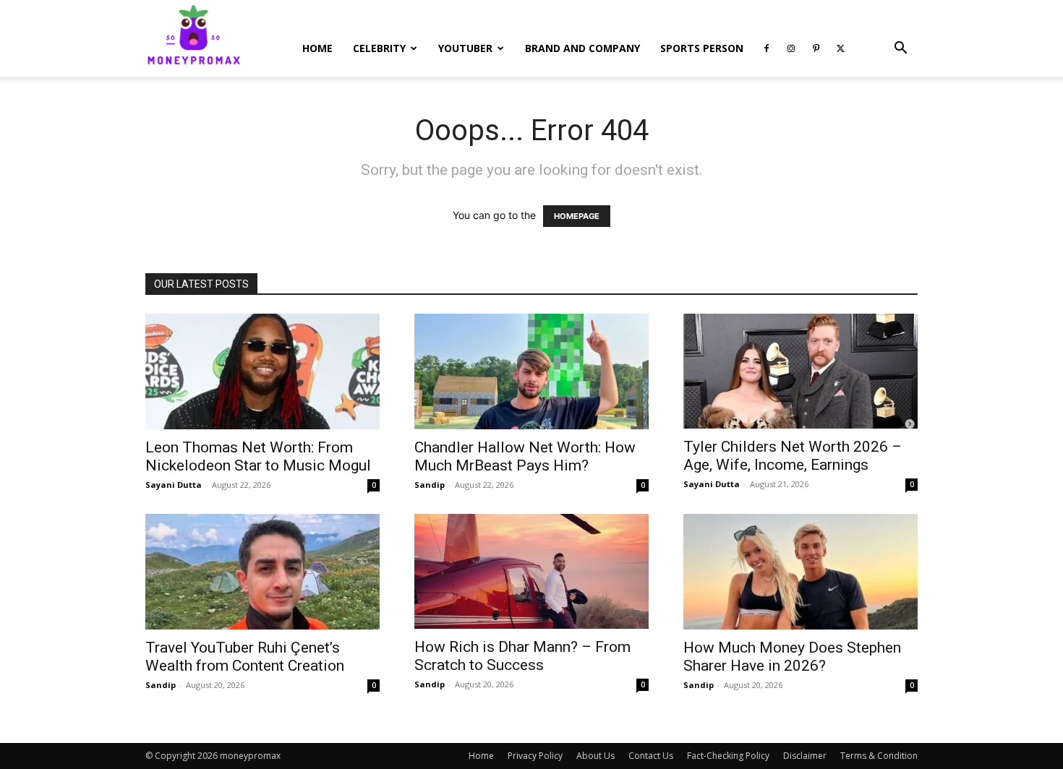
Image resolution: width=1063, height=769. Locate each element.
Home (317, 48)
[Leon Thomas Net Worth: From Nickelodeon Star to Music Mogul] (262, 371)
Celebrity (379, 48)
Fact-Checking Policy (728, 755)
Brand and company (582, 48)
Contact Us (650, 755)
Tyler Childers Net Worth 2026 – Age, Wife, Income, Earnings (792, 455)
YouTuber (465, 48)
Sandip (429, 484)
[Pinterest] (816, 48)
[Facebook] (766, 48)
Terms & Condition (879, 755)
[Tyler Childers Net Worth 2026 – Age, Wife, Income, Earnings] (800, 371)
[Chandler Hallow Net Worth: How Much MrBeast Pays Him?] (531, 371)
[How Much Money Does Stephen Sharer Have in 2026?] (800, 572)
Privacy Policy (535, 755)
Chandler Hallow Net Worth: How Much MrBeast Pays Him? (525, 456)
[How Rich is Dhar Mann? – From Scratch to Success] (531, 571)
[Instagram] (791, 48)
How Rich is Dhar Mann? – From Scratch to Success (522, 656)
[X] (840, 48)
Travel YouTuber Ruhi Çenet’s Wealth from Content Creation (244, 656)
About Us (595, 755)
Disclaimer (805, 755)
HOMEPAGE (576, 216)
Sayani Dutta (173, 484)
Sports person (701, 48)
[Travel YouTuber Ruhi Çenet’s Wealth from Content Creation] (262, 572)
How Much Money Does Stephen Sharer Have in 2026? (792, 656)
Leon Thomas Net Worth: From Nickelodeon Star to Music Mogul (258, 456)
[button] (900, 49)
